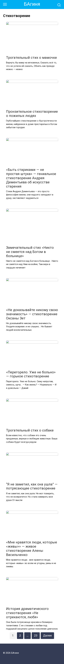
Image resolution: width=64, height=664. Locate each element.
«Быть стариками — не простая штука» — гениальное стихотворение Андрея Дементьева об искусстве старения (31, 178)
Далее (47, 635)
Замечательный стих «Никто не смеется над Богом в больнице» (30, 252)
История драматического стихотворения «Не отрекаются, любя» (27, 613)
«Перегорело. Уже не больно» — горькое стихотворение (31, 374)
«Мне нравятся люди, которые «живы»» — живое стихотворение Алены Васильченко (31, 548)
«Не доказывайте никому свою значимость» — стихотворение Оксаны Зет (32, 314)
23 (35, 635)
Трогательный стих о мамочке (31, 58)
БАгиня (32, 4)
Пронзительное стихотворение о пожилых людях (32, 113)
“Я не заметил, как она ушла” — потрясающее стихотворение (31, 486)
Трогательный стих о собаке (30, 430)
